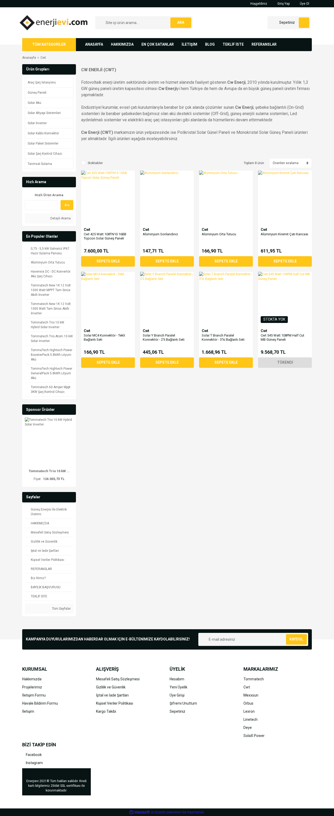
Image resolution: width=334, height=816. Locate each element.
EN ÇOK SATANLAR (157, 44)
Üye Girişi (177, 695)
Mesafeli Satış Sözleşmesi (118, 679)
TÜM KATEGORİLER (49, 44)
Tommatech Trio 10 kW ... (49, 471)
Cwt (43, 57)
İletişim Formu (34, 695)
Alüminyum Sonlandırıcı (160, 234)
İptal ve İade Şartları (112, 695)
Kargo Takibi (106, 711)
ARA (180, 22)
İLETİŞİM (189, 44)
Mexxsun (250, 695)
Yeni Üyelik (178, 687)
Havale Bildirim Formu (40, 703)
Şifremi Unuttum (183, 703)
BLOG (210, 44)
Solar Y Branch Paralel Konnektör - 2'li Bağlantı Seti (163, 337)
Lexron (249, 711)
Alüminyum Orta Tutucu (219, 234)
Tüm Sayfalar (61, 608)
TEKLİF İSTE (233, 44)
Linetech (250, 719)
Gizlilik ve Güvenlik (111, 687)
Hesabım (177, 679)
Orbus (248, 703)
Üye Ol (304, 3)
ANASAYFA (94, 44)
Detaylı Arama (60, 218)
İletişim (28, 711)
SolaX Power (254, 736)
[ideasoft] (139, 812)
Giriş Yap (283, 3)
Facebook (33, 755)
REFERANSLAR (264, 44)
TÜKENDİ (285, 362)
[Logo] (53, 22)
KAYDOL (296, 639)
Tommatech (253, 679)
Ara (66, 205)
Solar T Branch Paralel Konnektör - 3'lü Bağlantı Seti (223, 337)
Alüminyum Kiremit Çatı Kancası (284, 234)
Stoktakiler (95, 163)
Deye (247, 727)
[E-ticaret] (166, 812)
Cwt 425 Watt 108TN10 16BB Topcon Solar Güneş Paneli (105, 236)
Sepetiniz (177, 711)
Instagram (34, 763)
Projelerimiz (32, 687)
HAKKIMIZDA (122, 44)
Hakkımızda (31, 679)
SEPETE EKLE (108, 261)
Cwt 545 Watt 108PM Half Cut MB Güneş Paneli (282, 337)
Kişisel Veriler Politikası (114, 703)
